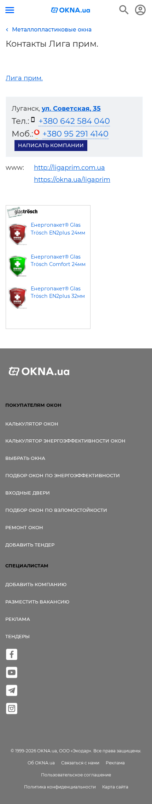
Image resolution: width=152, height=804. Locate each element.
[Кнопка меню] (9, 10)
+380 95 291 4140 (75, 134)
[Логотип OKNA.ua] (70, 11)
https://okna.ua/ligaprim (72, 180)
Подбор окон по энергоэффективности (62, 475)
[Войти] (140, 10)
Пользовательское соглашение (76, 774)
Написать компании (51, 145)
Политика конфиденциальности (60, 786)
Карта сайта (115, 786)
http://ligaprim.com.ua (69, 168)
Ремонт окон (24, 527)
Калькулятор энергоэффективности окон (65, 441)
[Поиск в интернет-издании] (124, 10)
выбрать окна (25, 458)
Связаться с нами (80, 762)
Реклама (17, 619)
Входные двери (27, 493)
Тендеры (17, 636)
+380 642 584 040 (74, 121)
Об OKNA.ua (41, 762)
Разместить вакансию (37, 602)
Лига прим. (24, 78)
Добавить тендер (29, 545)
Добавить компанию (35, 584)
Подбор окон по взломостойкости (56, 510)
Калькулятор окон (31, 424)
